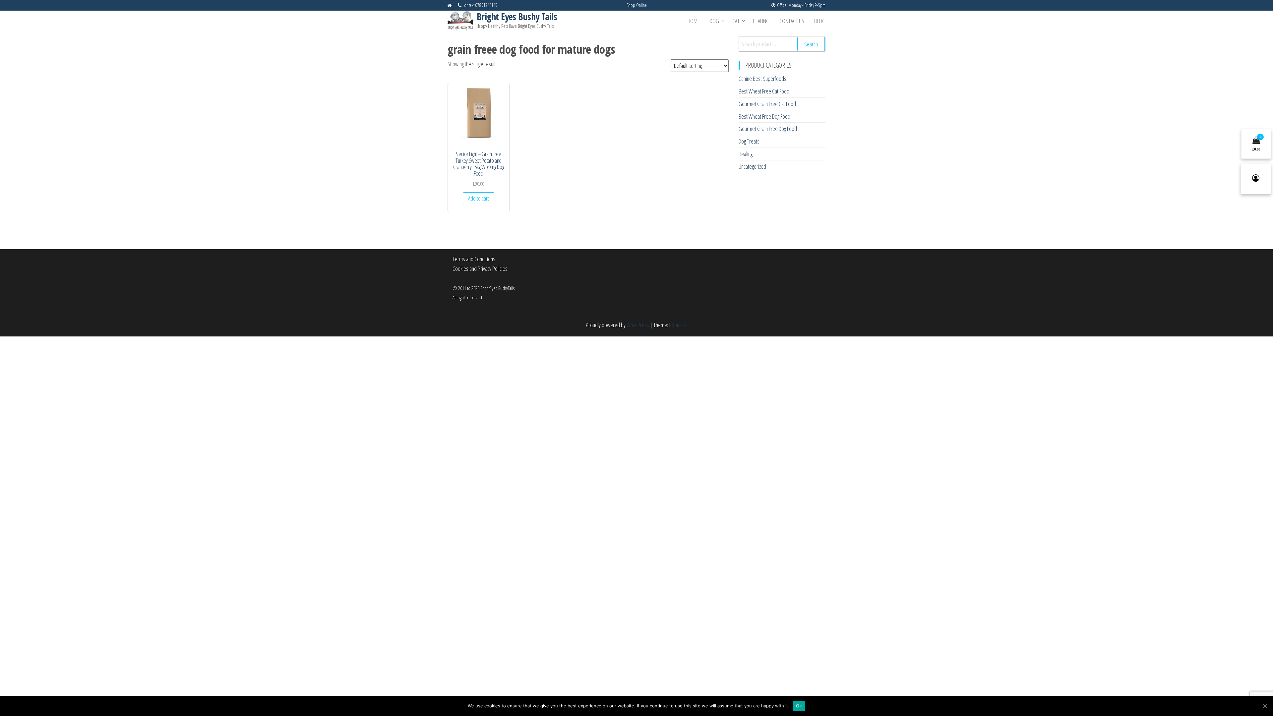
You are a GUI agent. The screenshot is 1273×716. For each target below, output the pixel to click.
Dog (714, 21)
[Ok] (1264, 706)
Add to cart (478, 198)
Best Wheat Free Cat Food (764, 91)
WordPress (638, 325)
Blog (819, 21)
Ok (799, 705)
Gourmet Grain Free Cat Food (767, 104)
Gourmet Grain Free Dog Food (768, 129)
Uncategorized (752, 166)
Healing (761, 21)
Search (811, 44)
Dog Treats (749, 141)
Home (694, 21)
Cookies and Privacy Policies (480, 268)
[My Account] (1256, 179)
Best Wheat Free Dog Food (764, 116)
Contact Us (791, 21)
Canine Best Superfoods (762, 79)
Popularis (678, 325)
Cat (736, 21)
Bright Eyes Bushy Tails (517, 16)
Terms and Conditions (474, 259)
